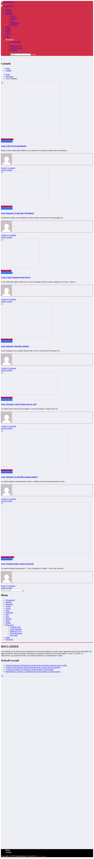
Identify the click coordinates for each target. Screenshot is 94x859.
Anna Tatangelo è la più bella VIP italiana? (17, 213)
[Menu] (2, 4)
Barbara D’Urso (16, 46)
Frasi (7, 37)
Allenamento (14, 23)
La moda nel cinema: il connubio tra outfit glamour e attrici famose (30, 669)
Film (7, 35)
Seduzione (14, 25)
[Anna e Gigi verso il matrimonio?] (31, 135)
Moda (8, 27)
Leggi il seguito (6, 170)
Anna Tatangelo (16, 44)
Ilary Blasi (14, 50)
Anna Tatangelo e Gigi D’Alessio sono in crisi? (19, 404)
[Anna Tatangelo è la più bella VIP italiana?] (25, 203)
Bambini (9, 12)
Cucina (8, 33)
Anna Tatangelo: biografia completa (15, 346)
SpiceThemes (41, 856)
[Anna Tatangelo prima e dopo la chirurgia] (45, 553)
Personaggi (10, 39)
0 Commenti (10, 168)
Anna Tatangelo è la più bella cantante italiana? (19, 477)
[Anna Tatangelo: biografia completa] (26, 336)
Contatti (8, 71)
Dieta (12, 21)
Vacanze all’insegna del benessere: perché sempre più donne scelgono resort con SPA (36, 665)
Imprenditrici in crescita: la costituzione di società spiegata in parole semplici (33, 672)
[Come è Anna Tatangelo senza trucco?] (20, 267)
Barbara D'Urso (16, 631)
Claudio (4, 235)
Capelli (12, 16)
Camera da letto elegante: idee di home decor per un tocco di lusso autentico (33, 667)
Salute (8, 31)
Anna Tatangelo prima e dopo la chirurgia (17, 564)
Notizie (8, 29)
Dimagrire (13, 18)
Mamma (8, 10)
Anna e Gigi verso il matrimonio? (14, 146)
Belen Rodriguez (16, 48)
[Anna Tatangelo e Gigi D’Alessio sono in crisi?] (29, 394)
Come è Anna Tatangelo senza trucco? (16, 277)
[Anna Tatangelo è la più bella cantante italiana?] (34, 466)
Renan (3, 168)
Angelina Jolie (15, 42)
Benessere (9, 14)
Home (8, 68)
